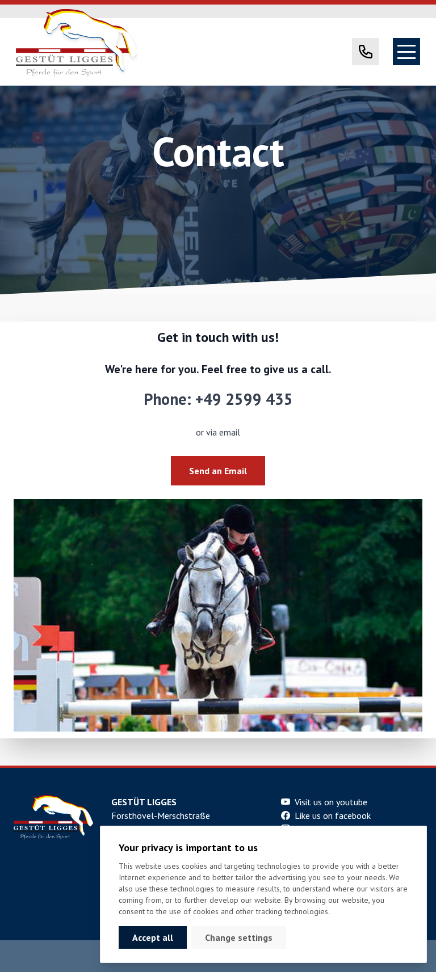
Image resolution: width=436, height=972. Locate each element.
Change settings (238, 937)
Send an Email (218, 470)
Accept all (152, 937)
